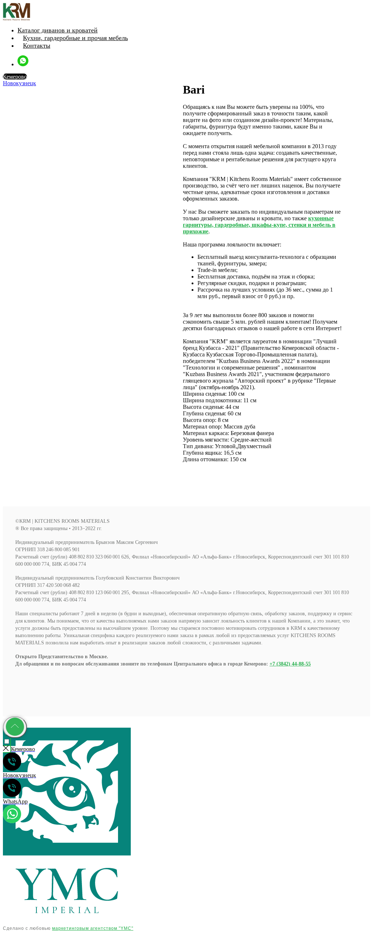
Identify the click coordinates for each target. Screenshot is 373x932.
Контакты (36, 45)
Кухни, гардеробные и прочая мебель (75, 38)
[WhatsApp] (22, 64)
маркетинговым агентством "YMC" (92, 928)
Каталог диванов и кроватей (57, 30)
